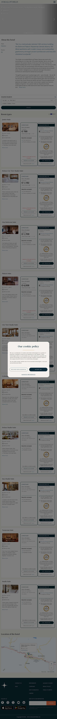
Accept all (38, 369)
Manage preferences (28, 374)
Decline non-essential (18, 369)
